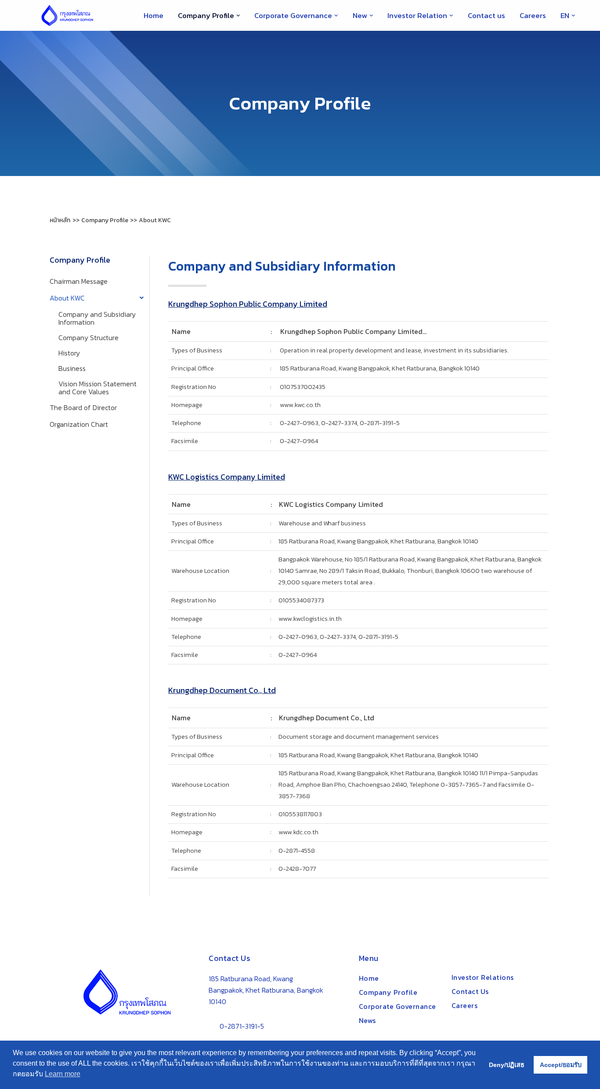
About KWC (67, 298)
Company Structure (88, 337)
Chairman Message (79, 281)
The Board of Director (83, 407)
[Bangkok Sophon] (67, 15)
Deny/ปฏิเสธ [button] (506, 1064)
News (367, 1020)
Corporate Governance (397, 1006)
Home (153, 15)
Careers (533, 15)
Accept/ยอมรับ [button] (561, 1064)
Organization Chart (79, 424)
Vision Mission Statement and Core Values (97, 387)
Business (72, 368)
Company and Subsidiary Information (97, 318)
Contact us (486, 15)
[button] (238, 16)
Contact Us (470, 991)
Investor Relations (483, 977)
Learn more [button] (62, 1074)
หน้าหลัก (60, 220)
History (69, 353)
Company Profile (388, 992)
